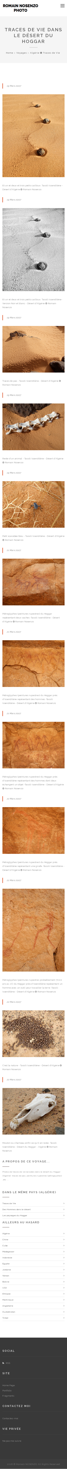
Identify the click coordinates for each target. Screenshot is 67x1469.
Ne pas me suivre (11, 1441)
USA (4, 1288)
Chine (5, 1239)
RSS (7, 1363)
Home (9, 53)
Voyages (21, 53)
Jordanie (6, 1270)
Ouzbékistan (8, 1312)
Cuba (5, 1245)
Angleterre (7, 1306)
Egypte (6, 1264)
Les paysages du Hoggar (14, 1215)
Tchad (5, 1318)
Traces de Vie (9, 1203)
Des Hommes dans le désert (16, 1209)
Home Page (8, 1385)
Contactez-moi (10, 1418)
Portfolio (7, 1390)
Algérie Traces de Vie (45, 53)
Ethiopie (6, 1294)
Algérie (6, 1233)
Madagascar (8, 1251)
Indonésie (7, 1258)
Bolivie (5, 1282)
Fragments (8, 1396)
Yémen (5, 1276)
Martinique (7, 1300)
